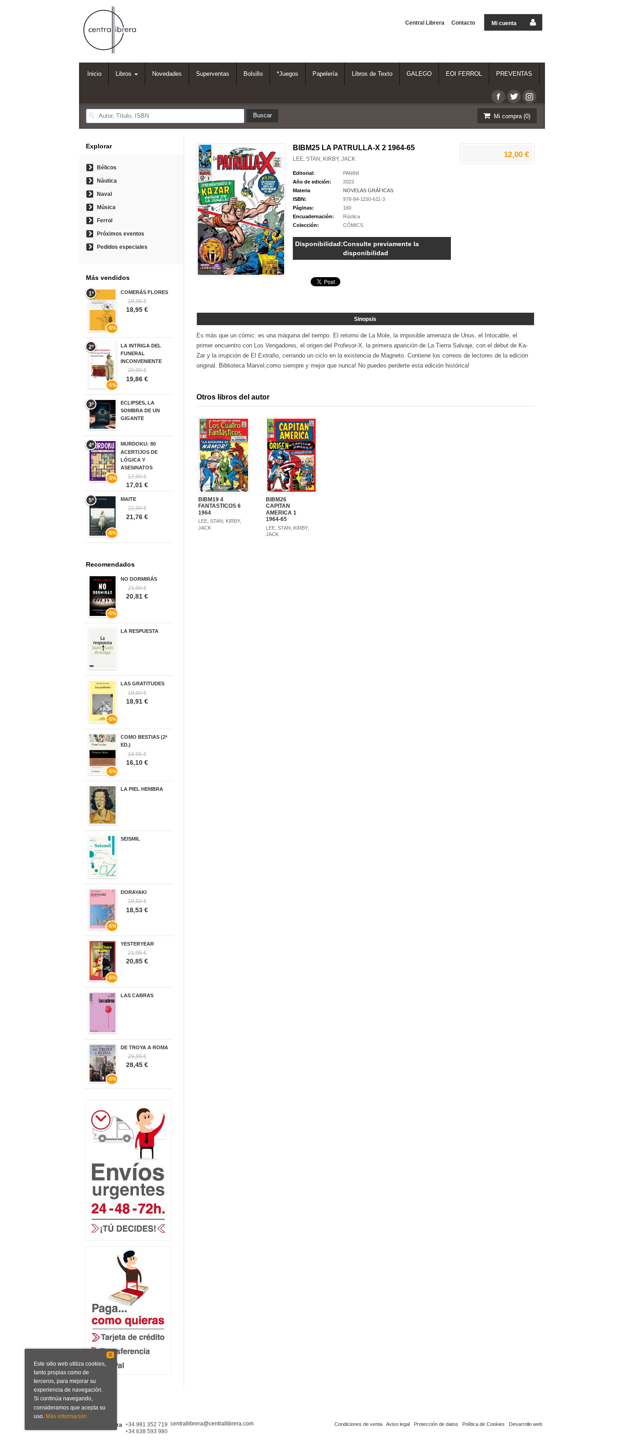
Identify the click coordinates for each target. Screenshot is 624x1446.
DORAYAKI (134, 892)
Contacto (463, 23)
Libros (124, 73)
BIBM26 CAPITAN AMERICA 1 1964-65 (281, 509)
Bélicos (106, 167)
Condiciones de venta (358, 1424)
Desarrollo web (525, 1424)
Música (106, 207)
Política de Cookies (483, 1424)
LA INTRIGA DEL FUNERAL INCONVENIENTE (141, 353)
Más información (66, 1416)
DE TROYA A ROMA (144, 1047)
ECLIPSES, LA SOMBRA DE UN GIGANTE (140, 410)
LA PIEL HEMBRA (142, 789)
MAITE (128, 499)
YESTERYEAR (137, 943)
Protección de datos (436, 1424)
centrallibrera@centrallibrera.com (212, 1423)
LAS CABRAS (137, 995)
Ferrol (104, 220)
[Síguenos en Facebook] (498, 96)
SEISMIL (130, 838)
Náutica (107, 181)
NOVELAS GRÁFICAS (368, 190)
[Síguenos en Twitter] (514, 96)
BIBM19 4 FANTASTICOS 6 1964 (219, 506)
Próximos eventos (120, 234)
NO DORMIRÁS (139, 579)
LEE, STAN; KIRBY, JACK (324, 159)
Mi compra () (511, 116)
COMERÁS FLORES (144, 292)
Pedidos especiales (122, 247)
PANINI (351, 173)
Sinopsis (365, 319)
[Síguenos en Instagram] (529, 96)
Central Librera (424, 23)
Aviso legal (398, 1424)
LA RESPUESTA (140, 631)
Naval (104, 194)
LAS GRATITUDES (142, 683)
